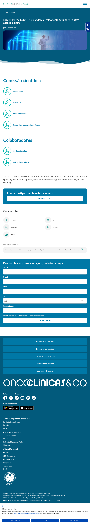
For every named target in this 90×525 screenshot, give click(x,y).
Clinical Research (10, 449)
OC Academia (9, 456)
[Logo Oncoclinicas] (16, 4)
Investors (6, 425)
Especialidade (8, 306)
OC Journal (10, 12)
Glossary (6, 445)
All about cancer (9, 436)
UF (4, 296)
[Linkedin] (28, 398)
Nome (5, 267)
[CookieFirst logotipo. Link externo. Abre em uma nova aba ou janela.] (2, 507)
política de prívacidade (36, 315)
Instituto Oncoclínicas (11, 422)
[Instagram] (11, 398)
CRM (5, 287)
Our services (9, 459)
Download (44, 198)
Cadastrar (45, 320)
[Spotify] (34, 398)
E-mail (5, 277)
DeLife (5, 469)
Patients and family (12, 432)
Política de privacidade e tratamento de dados (26, 513)
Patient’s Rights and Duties (13, 442)
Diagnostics (7, 463)
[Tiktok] (17, 398)
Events (6, 452)
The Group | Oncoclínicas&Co (16, 418)
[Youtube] (22, 398)
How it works (8, 439)
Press (5, 428)
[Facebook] (5, 398)
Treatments (7, 466)
